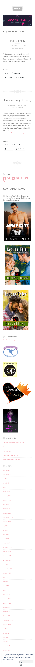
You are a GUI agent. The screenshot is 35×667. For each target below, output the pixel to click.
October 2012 (7, 616)
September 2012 (8, 620)
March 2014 (6, 543)
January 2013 (7, 603)
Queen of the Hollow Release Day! (13, 442)
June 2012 (6, 633)
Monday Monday (8, 447)
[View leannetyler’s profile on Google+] (5, 181)
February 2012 (7, 650)
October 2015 (7, 470)
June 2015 (6, 483)
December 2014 (7, 504)
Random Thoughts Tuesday (11, 459)
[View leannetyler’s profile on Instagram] (13, 178)
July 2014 (5, 526)
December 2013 (7, 556)
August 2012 (7, 624)
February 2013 (7, 599)
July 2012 (5, 629)
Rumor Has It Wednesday (10, 455)
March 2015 (6, 491)
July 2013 (5, 577)
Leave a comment (17, 48)
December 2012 (7, 607)
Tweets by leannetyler (9, 340)
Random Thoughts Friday (17, 100)
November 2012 (7, 611)
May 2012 (6, 637)
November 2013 (7, 560)
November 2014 (7, 508)
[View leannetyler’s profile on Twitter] (9, 178)
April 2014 (6, 539)
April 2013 (6, 590)
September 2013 (8, 569)
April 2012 (6, 641)
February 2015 (7, 496)
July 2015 (5, 479)
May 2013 (6, 586)
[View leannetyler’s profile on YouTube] (27, 178)
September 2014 (8, 517)
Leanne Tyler (23, 46)
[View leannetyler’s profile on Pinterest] (18, 178)
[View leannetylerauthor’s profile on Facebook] (5, 178)
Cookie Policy (9, 659)
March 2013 (6, 594)
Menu (18, 8)
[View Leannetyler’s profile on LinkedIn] (22, 178)
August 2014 (7, 521)
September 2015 (8, 474)
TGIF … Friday (17, 40)
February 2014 (7, 547)
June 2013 (6, 581)
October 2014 (7, 513)
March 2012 (6, 646)
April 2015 (6, 487)
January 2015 (7, 500)
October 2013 (7, 564)
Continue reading (13, 133)
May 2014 (6, 534)
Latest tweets (11, 337)
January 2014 (7, 551)
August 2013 (7, 573)
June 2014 (6, 530)
